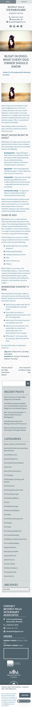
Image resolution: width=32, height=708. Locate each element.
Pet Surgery (8, 523)
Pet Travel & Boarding (11, 535)
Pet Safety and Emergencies (13, 519)
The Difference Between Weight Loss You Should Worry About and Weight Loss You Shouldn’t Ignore (15, 406)
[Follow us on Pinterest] (21, 26)
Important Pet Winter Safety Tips (25, 370)
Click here (6, 704)
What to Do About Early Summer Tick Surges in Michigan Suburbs (15, 429)
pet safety (25, 352)
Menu (8, 2)
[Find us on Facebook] (11, 26)
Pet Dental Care (9, 486)
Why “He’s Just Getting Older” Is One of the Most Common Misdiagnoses (15, 415)
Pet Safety (14, 359)
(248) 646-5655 (17, 17)
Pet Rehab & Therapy (11, 506)
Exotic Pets (8, 467)
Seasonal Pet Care (10, 556)
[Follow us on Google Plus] (14, 26)
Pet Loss (7, 502)
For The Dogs (15, 356)
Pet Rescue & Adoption (12, 510)
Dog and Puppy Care (11, 459)
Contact (24, 2)
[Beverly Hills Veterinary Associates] (16, 10)
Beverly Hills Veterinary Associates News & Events (16, 449)
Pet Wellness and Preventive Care (15, 539)
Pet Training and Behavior (13, 531)
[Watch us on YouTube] (18, 26)
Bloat (10, 352)
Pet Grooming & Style (11, 494)
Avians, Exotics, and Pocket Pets (15, 444)
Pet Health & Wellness (11, 498)
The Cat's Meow (9, 564)
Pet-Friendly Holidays (11, 543)
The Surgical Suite (10, 572)
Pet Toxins (7, 527)
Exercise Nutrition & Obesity (13, 463)
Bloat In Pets (17, 352)
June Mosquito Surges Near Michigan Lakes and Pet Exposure (15, 422)
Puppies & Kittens (10, 547)
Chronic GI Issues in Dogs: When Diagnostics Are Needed (15, 398)
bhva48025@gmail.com (17, 22)
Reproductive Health (11, 551)
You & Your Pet (9, 576)
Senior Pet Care (9, 560)
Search (28, 383)
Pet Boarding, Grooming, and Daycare (14, 480)
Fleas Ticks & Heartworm (12, 471)
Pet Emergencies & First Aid (13, 490)
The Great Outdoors (11, 568)
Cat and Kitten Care (10, 455)
